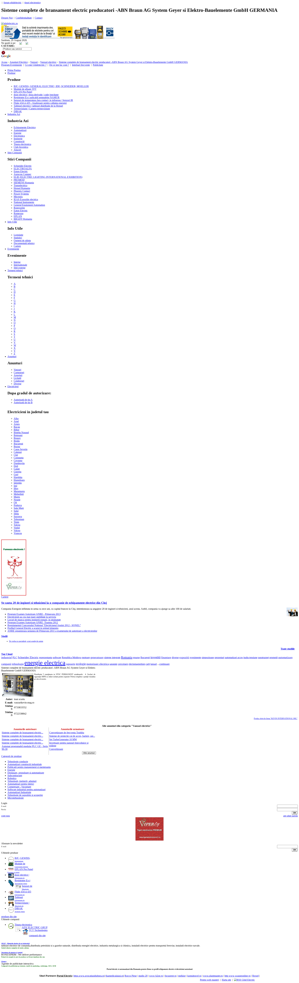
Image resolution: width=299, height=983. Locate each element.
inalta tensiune (250, 657)
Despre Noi (7, 17)
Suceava (18, 516)
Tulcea (17, 525)
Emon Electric (21, 171)
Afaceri (17, 149)
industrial (6, 657)
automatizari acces (234, 657)
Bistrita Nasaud (21, 432)
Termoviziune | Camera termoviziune (32, 108)
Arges (17, 424)
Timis (16, 522)
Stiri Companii (14, 152)
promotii (273, 657)
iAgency (4, 961)
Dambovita (19, 463)
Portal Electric (64, 975)
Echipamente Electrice (25, 127)
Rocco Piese (131, 975)
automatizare (285, 657)
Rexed (255, 975)
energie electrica (44, 662)
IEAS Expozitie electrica (26, 199)
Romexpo (18, 213)
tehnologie (18, 664)
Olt (15, 502)
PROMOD (19, 180)
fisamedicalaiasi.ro (114, 975)
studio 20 (142, 975)
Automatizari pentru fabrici (20, 784)
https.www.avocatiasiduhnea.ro (89, 975)
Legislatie (18, 235)
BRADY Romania (23, 219)
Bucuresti (18, 443)
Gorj (16, 474)
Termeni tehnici (15, 270)
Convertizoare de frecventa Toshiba (66, 732)
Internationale (20, 265)
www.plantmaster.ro (213, 975)
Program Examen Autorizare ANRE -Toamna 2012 (32, 622)
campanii (6, 664)
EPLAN (18, 216)
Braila (17, 441)
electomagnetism (137, 664)
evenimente (195, 657)
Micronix (18, 196)
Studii (4, 636)
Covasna (18, 460)
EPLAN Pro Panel (23, 91)
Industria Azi (13, 114)
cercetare (123, 663)
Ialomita (18, 483)
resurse (136, 657)
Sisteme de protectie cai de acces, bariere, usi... (72, 736)
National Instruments (24, 202)
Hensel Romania (22, 188)
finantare (166, 657)
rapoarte (70, 664)
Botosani (18, 435)
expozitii (184, 657)
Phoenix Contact (22, 191)
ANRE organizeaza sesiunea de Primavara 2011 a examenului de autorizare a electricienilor (52, 631)
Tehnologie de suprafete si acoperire (25, 795)
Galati (17, 469)
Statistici (18, 237)
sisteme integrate (112, 657)
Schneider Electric (23, 166)
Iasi (15, 485)
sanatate (113, 664)
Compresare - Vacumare (19, 786)
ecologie (81, 663)
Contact (38, 17)
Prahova (18, 505)
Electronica (19, 135)
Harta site (226, 979)
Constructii (19, 141)
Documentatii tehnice (24, 243)
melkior (182, 975)
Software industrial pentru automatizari (26, 789)
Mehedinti (19, 494)
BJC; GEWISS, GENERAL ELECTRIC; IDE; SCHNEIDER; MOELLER (51, 86)
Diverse (17, 383)
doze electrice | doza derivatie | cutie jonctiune (36, 94)
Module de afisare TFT (25, 89)
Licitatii (17, 378)
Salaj (16, 511)
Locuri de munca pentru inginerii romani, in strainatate (34, 619)
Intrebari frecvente (81, 65)
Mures (17, 497)
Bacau (17, 427)
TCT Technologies (38, 930)
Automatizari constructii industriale (24, 764)
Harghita (18, 477)
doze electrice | (22, 875)
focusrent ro (170, 975)
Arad (16, 421)
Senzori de (27, 886)
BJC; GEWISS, (22, 858)
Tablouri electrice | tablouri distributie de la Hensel (38, 105)
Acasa (4, 62)
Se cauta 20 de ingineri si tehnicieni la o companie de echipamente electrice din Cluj (54, 602)
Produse (11, 73)
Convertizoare (56, 749)
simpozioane (208, 657)
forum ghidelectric (12, 2)
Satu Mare (19, 508)
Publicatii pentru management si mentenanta (29, 767)
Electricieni (13, 386)
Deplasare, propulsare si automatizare (25, 772)
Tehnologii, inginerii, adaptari (21, 781)
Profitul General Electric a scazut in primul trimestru (32, 628)
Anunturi (11, 356)
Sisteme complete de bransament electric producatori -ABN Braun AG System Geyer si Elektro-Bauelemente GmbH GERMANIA (123, 62)
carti (148, 664)
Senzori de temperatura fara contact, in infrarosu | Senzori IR (43, 100)
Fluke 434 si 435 (23, 891)
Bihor (16, 429)
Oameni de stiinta (22, 240)
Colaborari (19, 381)
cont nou (5, 815)
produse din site (9, 916)
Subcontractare (14, 775)
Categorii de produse (11, 756)
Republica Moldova (71, 657)
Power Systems (21, 193)
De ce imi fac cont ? (59, 65)
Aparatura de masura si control (11, 952)
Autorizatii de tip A (23, 399)
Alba (16, 418)
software (57, 657)
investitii (155, 657)
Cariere (17, 246)
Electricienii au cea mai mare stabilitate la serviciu (31, 617)
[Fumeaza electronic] (13, 594)
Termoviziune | (22, 903)
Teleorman (19, 519)
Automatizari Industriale (19, 792)
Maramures (19, 491)
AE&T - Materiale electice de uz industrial (15, 943)
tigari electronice (32, 2)
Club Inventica (21, 147)
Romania (126, 657)
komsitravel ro (194, 975)
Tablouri (19, 897)
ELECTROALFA (23, 168)
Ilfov (16, 488)
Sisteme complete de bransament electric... (22, 732)
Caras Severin (20, 449)
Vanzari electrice (48, 62)
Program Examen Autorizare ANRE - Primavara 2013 (34, 614)
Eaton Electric (21, 210)
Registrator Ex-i (22, 880)
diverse (175, 657)
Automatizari (20, 130)
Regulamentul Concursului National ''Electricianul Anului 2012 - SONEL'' (44, 625)
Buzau (17, 446)
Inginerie (18, 138)
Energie (17, 133)
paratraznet (263, 657)
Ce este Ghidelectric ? (35, 65)
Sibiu (16, 513)
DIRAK (18, 111)
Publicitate (98, 65)
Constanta (19, 457)
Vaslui (17, 527)
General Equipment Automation (29, 205)
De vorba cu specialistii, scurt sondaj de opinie (26, 641)
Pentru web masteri (209, 979)
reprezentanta (45, 657)
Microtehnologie (15, 798)
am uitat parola (290, 815)
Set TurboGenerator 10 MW (63, 739)
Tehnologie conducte (17, 761)
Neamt (17, 499)
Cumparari (19, 372)
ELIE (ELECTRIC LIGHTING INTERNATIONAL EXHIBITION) (48, 177)
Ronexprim (19, 207)
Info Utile (12, 221)
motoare (86, 657)
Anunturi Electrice (19, 62)
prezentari (219, 657)
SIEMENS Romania (24, 182)
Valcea (17, 530)
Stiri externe (20, 267)
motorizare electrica (97, 663)
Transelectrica (20, 185)
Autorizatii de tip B (23, 402)
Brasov (17, 438)
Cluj (16, 455)
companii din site (37, 935)
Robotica (11, 778)
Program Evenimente (11, 65)
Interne (17, 262)
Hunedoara (19, 480)
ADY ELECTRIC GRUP (34, 927)
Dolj (16, 466)
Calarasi (18, 452)
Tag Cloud (6, 654)
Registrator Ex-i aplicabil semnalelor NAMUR (36, 97)
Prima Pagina (14, 70)
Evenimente (13, 249)
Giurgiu (17, 471)
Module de (20, 863)
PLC (14, 657)
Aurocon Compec (22, 174)
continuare (164, 664)
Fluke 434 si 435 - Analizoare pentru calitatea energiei (40, 103)
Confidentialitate (24, 17)
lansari (153, 664)
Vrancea (18, 533)
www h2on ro (156, 975)
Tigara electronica (22, 144)
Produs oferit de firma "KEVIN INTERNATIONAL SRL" (275, 718)
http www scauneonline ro (238, 975)
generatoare (97, 657)
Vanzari (34, 62)
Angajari (18, 375)
